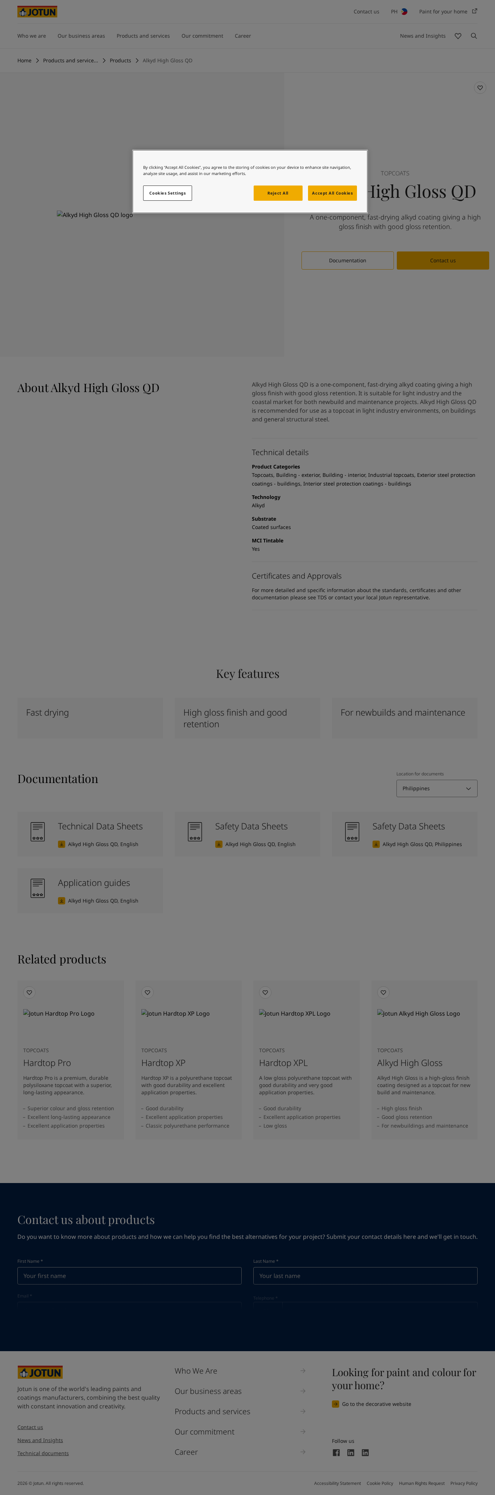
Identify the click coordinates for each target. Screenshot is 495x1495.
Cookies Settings (167, 193)
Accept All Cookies (332, 193)
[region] (250, 181)
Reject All (277, 193)
